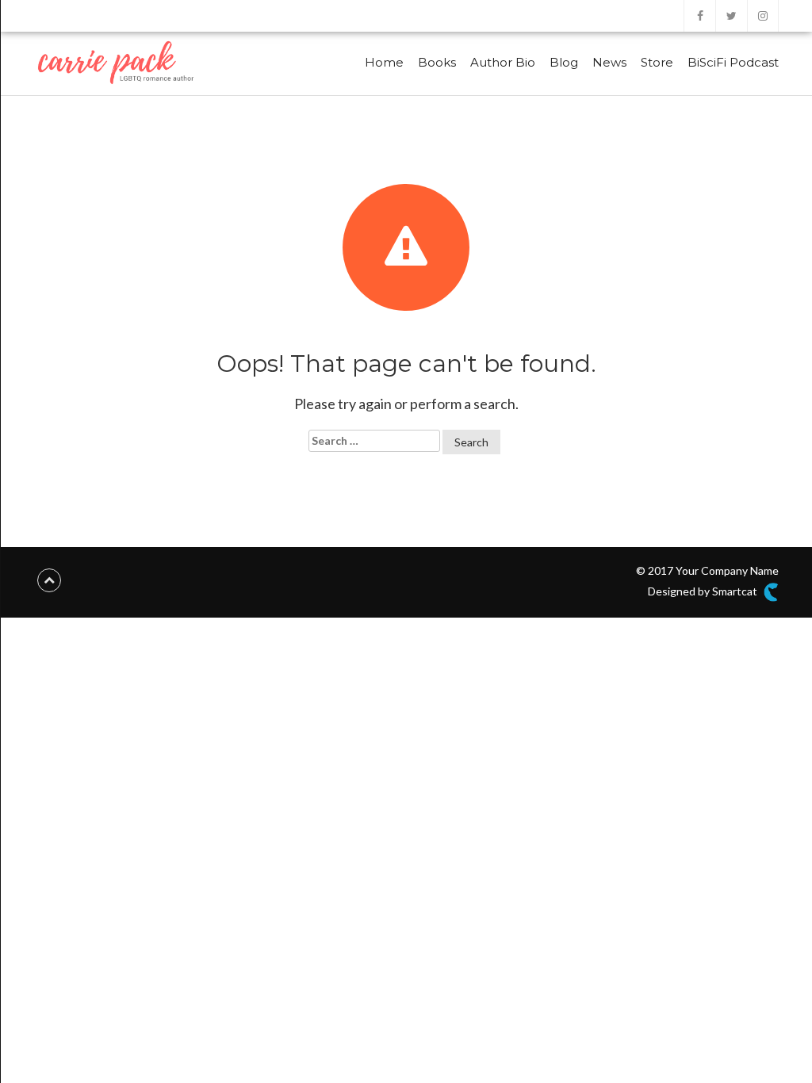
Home (384, 62)
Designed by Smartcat (704, 591)
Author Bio (502, 62)
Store (657, 62)
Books (437, 62)
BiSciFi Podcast (733, 62)
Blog (564, 62)
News (609, 62)
